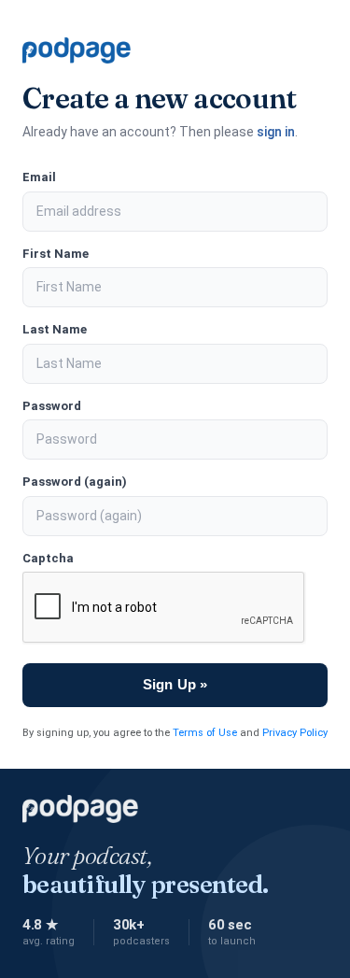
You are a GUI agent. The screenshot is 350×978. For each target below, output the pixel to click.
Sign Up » (175, 684)
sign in (276, 131)
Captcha (48, 558)
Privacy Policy (295, 733)
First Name (55, 254)
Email (39, 177)
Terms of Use (205, 733)
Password (51, 406)
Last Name (54, 329)
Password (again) (74, 482)
